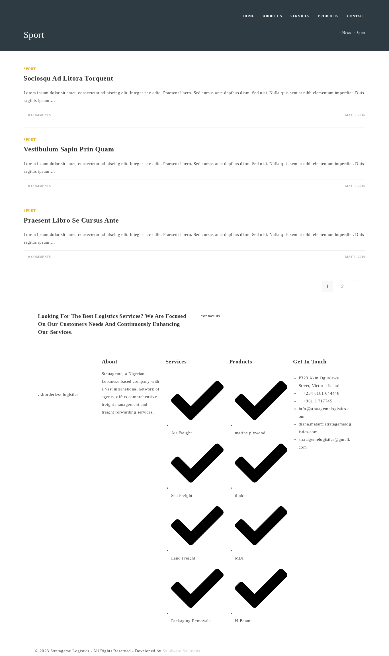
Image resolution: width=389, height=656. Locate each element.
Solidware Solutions (181, 651)
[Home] (335, 32)
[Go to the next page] (357, 286)
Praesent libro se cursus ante (71, 220)
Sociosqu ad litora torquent (68, 78)
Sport (361, 32)
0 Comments (39, 115)
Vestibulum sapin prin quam (69, 149)
